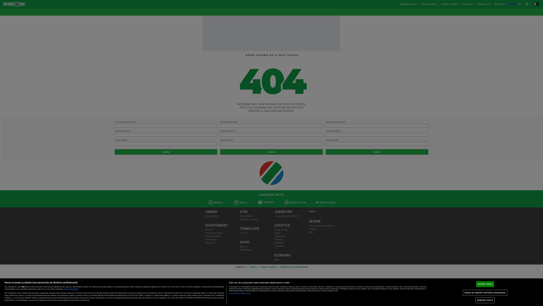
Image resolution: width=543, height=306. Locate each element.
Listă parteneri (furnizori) (239, 293)
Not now (280, 283)
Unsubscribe (271, 290)
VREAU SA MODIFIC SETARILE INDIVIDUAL (485, 293)
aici (12, 298)
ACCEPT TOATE (485, 284)
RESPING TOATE (485, 300)
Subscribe (263, 283)
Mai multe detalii (71, 289)
